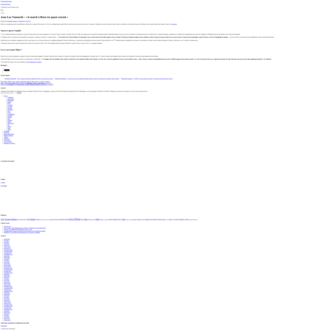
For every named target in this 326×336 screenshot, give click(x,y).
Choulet (38, 219)
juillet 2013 (7, 312)
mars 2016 (7, 263)
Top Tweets (7, 140)
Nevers (160, 219)
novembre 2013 (8, 306)
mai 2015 (6, 279)
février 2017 (7, 247)
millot (151, 219)
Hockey (9, 117)
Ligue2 (42, 81)
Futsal (9, 112)
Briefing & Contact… (10, 143)
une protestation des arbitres (34, 62)
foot (36, 81)
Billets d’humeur (8, 135)
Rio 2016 (6, 132)
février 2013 (7, 320)
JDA (123, 219)
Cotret (41, 219)
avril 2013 (7, 317)
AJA (13, 81)
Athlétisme (10, 97)
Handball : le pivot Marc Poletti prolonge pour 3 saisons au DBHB (22, 232)
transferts (181, 219)
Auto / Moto (10, 99)
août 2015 (6, 274)
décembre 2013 (8, 305)
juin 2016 (6, 259)
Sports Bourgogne (5, 4)
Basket (9, 102)
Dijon (32, 81)
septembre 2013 (8, 309)
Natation (9, 120)
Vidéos (10, 81)
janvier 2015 (7, 285)
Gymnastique (11, 114)
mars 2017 (7, 245)
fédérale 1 (101, 219)
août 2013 (6, 311)
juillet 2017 (7, 239)
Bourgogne (23, 219)
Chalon (32, 219)
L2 (38, 81)
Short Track (10, 123)
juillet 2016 (7, 257)
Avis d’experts (8, 141)
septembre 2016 (8, 254)
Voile (8, 128)
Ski (8, 125)
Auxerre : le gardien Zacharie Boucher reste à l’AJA (18, 229)
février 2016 (7, 265)
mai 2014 (6, 297)
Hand (110, 219)
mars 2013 (7, 318)
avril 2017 (7, 243)
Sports (5, 81)
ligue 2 (139, 219)
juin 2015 (6, 277)
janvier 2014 (7, 303)
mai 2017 (6, 242)
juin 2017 (6, 240)
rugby (170, 219)
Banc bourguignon (9, 134)
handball (114, 219)
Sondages (6, 138)
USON (187, 219)
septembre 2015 (8, 272)
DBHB (67, 219)
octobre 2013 (7, 308)
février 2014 (7, 301)
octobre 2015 (7, 271)
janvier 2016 (7, 266)
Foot (2, 81)
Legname (130, 219)
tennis (176, 219)
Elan (86, 219)
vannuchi (47, 81)
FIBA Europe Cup (91, 219)
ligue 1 (135, 219)
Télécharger (4, 326)
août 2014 (6, 292)
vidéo (194, 219)
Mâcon (156, 219)
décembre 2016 (8, 250)
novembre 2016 (8, 251)
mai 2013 (6, 315)
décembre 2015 (8, 268)
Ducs (82, 219)
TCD (174, 219)
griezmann (106, 219)
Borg (18, 219)
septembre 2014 (8, 291)
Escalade (9, 106)
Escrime (9, 108)
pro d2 (167, 219)
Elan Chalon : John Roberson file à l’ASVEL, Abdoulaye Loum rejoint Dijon (25, 228)
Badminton (10, 100)
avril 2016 (7, 262)
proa (164, 219)
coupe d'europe (46, 219)
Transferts (6, 131)
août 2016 (6, 256)
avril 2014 (7, 298)
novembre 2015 (8, 269)
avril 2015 (7, 280)
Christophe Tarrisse (11, 21)
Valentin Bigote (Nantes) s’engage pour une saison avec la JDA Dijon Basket (24, 231)
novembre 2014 (8, 288)
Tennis (9, 126)
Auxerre (18, 81)
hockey (119, 219)
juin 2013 (6, 314)
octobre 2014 (7, 289)
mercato (147, 219)
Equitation (10, 109)
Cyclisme (9, 105)
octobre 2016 (7, 253)
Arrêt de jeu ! (7, 226)
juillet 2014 (7, 294)
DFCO (29, 81)
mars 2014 (7, 300)
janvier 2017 (7, 248)
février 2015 (7, 283)
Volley (9, 129)
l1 (126, 219)
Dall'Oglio (23, 81)
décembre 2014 (8, 286)
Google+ (3, 182)
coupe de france (54, 219)
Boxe (8, 103)
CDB (27, 219)
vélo (196, 219)
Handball (9, 115)
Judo (8, 119)
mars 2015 (7, 282)
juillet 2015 (7, 276)
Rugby (9, 122)
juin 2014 (6, 295)
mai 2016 (6, 260)
